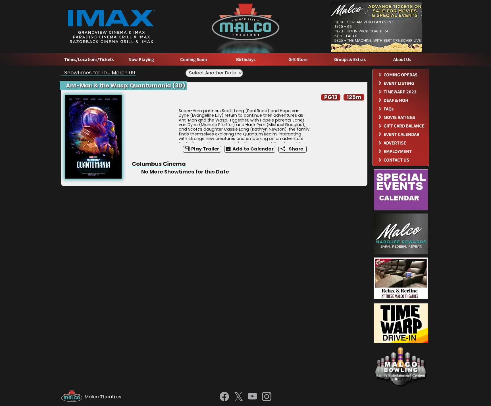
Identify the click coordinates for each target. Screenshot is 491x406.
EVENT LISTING (399, 83)
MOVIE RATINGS (399, 117)
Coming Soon (193, 59)
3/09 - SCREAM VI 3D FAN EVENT (363, 22)
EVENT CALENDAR (401, 134)
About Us (402, 59)
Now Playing (141, 59)
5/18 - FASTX (345, 36)
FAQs (389, 109)
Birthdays (245, 59)
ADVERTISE (395, 143)
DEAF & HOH (396, 100)
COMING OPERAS (400, 75)
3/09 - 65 (343, 26)
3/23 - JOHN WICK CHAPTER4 (361, 31)
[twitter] (238, 397)
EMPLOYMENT (398, 151)
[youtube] (252, 397)
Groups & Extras (350, 59)
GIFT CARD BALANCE (404, 126)
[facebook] (224, 397)
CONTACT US (396, 160)
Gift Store (297, 59)
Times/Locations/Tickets (89, 59)
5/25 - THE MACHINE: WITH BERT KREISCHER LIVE (377, 40)
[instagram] (266, 397)
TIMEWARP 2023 (400, 92)
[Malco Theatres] (73, 396)
